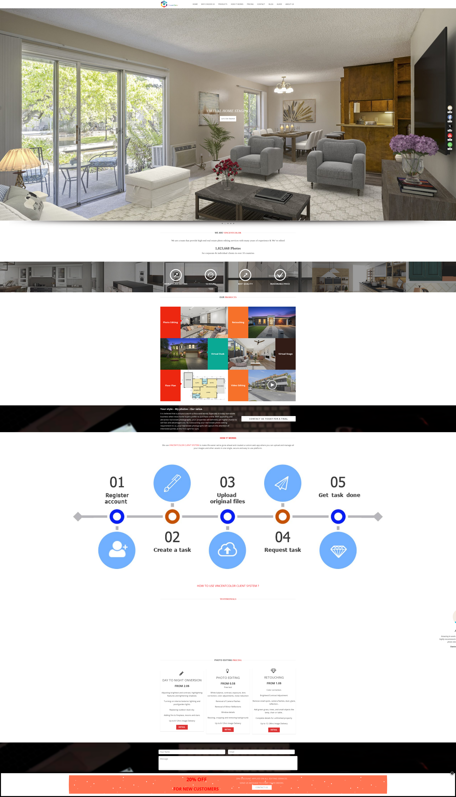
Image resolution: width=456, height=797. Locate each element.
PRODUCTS (222, 4)
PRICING (250, 4)
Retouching (238, 322)
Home (195, 4)
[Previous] (12, 630)
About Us (289, 4)
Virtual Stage (285, 354)
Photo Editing (170, 322)
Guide (279, 4)
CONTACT (261, 4)
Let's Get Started (228, 119)
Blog (271, 4)
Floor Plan (170, 385)
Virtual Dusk (217, 354)
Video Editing (238, 385)
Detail (182, 727)
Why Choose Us (208, 4)
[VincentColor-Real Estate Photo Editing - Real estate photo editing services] (171, 4)
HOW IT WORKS (237, 4)
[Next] (444, 630)
